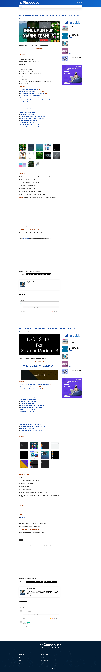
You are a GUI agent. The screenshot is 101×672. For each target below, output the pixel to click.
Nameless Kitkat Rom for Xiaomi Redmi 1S (29, 97)
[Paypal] (58, 647)
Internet (70, 59)
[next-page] (64, 63)
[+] (38, 307)
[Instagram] (74, 2)
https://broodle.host (29, 282)
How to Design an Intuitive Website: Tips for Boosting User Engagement (75, 27)
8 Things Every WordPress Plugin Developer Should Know (74, 35)
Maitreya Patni (24, 18)
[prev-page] (62, 63)
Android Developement (25, 271)
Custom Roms (32, 271)
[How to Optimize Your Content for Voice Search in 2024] (65, 43)
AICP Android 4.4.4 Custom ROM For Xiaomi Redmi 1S (32, 93)
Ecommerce (70, 53)
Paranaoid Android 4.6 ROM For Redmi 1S (29, 120)
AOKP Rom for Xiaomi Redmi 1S (27, 131)
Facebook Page (26, 238)
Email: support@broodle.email (50, 649)
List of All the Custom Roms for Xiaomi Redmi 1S (31, 133)
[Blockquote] (33, 307)
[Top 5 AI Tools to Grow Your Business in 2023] (65, 58)
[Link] (36, 307)
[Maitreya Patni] (20, 18)
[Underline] (27, 307)
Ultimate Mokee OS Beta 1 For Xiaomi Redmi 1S (30, 95)
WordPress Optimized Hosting (52, 670)
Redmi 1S (36, 18)
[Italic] (25, 307)
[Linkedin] (75, 2)
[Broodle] (34, 2)
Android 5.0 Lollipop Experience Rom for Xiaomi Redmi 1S (33, 108)
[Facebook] (72, 2)
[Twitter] (79, 2)
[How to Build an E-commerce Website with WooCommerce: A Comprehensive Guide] (65, 51)
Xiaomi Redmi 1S (37, 271)
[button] (20, 7)
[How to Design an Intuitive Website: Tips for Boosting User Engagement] (65, 28)
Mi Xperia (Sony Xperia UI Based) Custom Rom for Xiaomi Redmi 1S (35, 99)
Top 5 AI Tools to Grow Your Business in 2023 (75, 58)
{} (37, 307)
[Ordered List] (30, 307)
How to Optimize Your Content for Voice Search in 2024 (75, 43)
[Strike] (28, 307)
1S (32, 118)
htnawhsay (22, 218)
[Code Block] (34, 307)
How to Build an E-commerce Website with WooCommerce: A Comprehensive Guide (75, 50)
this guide (54, 176)
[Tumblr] (77, 2)
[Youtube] (81, 2)
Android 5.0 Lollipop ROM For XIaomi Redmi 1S (30, 91)
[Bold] (24, 307)
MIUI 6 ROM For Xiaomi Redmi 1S (27, 122)
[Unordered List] (31, 307)
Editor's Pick (71, 37)
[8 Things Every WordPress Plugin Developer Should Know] (65, 36)
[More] (53, 274)
